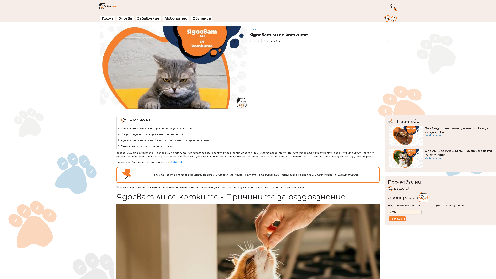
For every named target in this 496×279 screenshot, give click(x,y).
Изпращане (397, 219)
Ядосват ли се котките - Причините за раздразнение (156, 128)
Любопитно (175, 18)
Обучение (201, 18)
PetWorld (176, 162)
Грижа (107, 18)
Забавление (148, 18)
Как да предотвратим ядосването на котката (152, 134)
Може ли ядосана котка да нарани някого (148, 146)
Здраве (125, 18)
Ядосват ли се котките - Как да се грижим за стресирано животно (165, 140)
